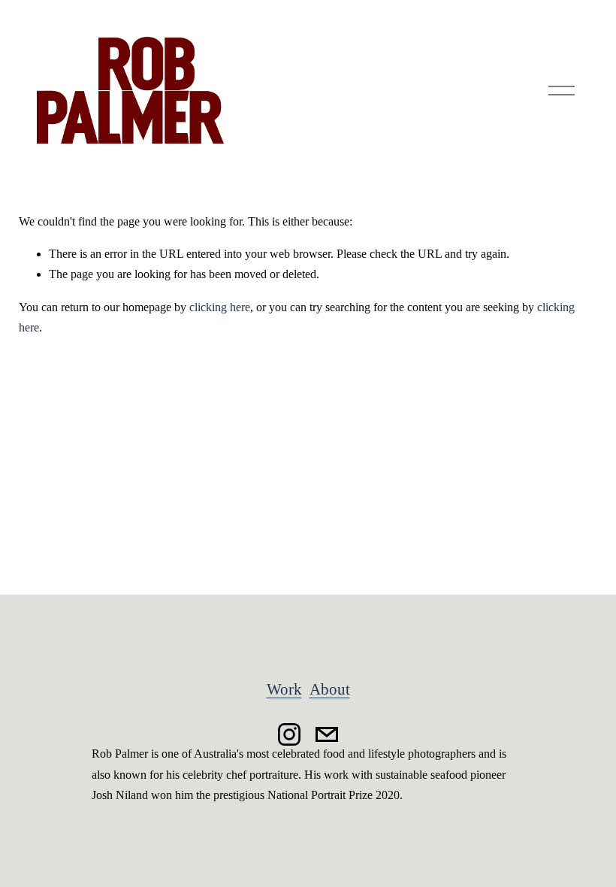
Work (284, 689)
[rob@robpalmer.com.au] (327, 734)
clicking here (219, 307)
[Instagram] (289, 734)
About (330, 689)
